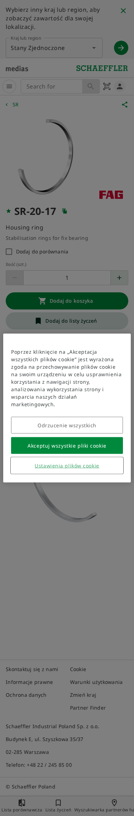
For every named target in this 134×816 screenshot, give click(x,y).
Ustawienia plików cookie (67, 465)
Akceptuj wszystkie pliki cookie (67, 445)
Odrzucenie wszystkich (67, 425)
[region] (66, 408)
